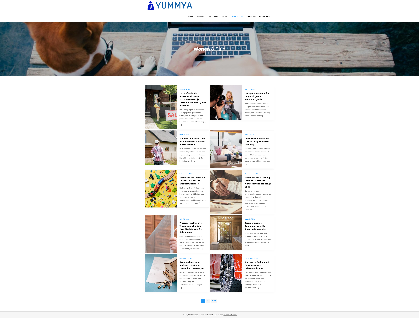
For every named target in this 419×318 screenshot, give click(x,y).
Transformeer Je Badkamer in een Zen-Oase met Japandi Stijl (256, 226)
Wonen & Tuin (237, 16)
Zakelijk (225, 16)
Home (190, 16)
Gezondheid (213, 16)
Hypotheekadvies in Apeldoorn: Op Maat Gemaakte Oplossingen (191, 265)
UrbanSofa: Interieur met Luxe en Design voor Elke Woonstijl (257, 141)
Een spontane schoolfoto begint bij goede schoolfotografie (257, 96)
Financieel (251, 16)
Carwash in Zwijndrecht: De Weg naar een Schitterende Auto (257, 265)
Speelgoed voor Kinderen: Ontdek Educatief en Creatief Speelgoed (192, 180)
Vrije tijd (200, 16)
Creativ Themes (230, 315)
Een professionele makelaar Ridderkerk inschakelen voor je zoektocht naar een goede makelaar (192, 99)
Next (214, 301)
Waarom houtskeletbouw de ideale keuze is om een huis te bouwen (192, 141)
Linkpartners (264, 16)
